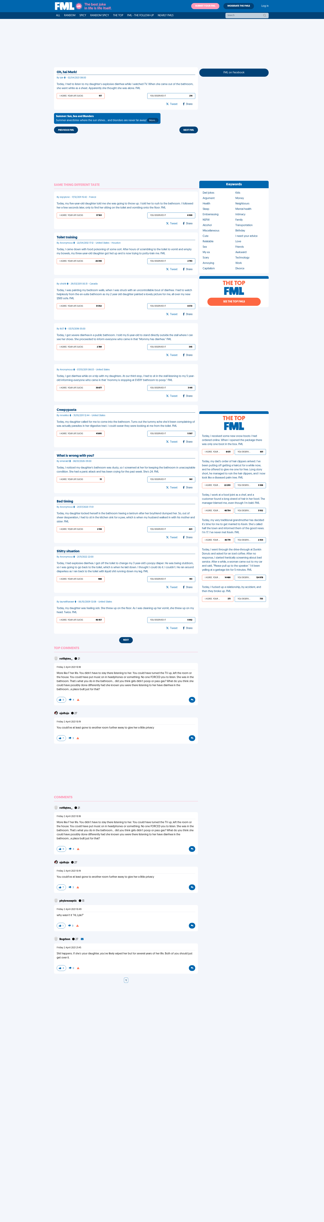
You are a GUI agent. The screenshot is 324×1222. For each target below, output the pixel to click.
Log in (265, 6)
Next (126, 640)
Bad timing (65, 501)
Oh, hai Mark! (67, 72)
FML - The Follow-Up (140, 15)
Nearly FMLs (165, 15)
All (58, 15)
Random (69, 15)
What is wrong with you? (75, 456)
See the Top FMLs (234, 301)
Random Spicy (99, 15)
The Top (118, 15)
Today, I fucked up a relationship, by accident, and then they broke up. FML (231, 589)
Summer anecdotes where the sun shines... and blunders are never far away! (106, 118)
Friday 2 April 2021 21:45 (69, 947)
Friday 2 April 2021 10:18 (69, 667)
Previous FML (66, 130)
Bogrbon (65, 939)
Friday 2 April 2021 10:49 (69, 909)
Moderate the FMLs (238, 6)
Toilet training (67, 237)
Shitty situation (68, 551)
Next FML (188, 130)
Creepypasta (66, 410)
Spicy (82, 15)
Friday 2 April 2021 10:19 (69, 722)
